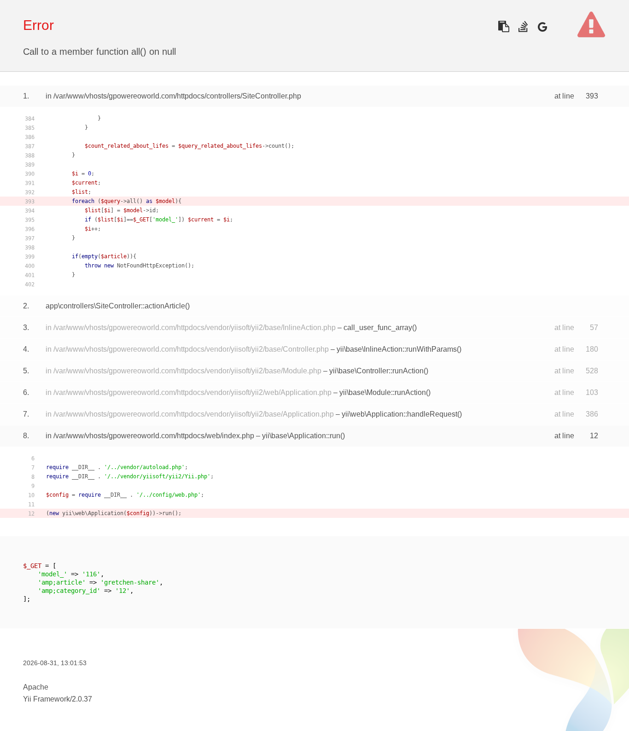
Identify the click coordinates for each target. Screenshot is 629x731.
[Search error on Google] (542, 26)
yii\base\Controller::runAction (376, 371)
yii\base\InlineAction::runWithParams (397, 349)
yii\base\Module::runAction (382, 392)
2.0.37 (82, 699)
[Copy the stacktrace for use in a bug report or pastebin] (503, 26)
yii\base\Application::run (301, 436)
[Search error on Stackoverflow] (523, 26)
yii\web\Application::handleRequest (399, 414)
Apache (35, 687)
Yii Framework (46, 699)
